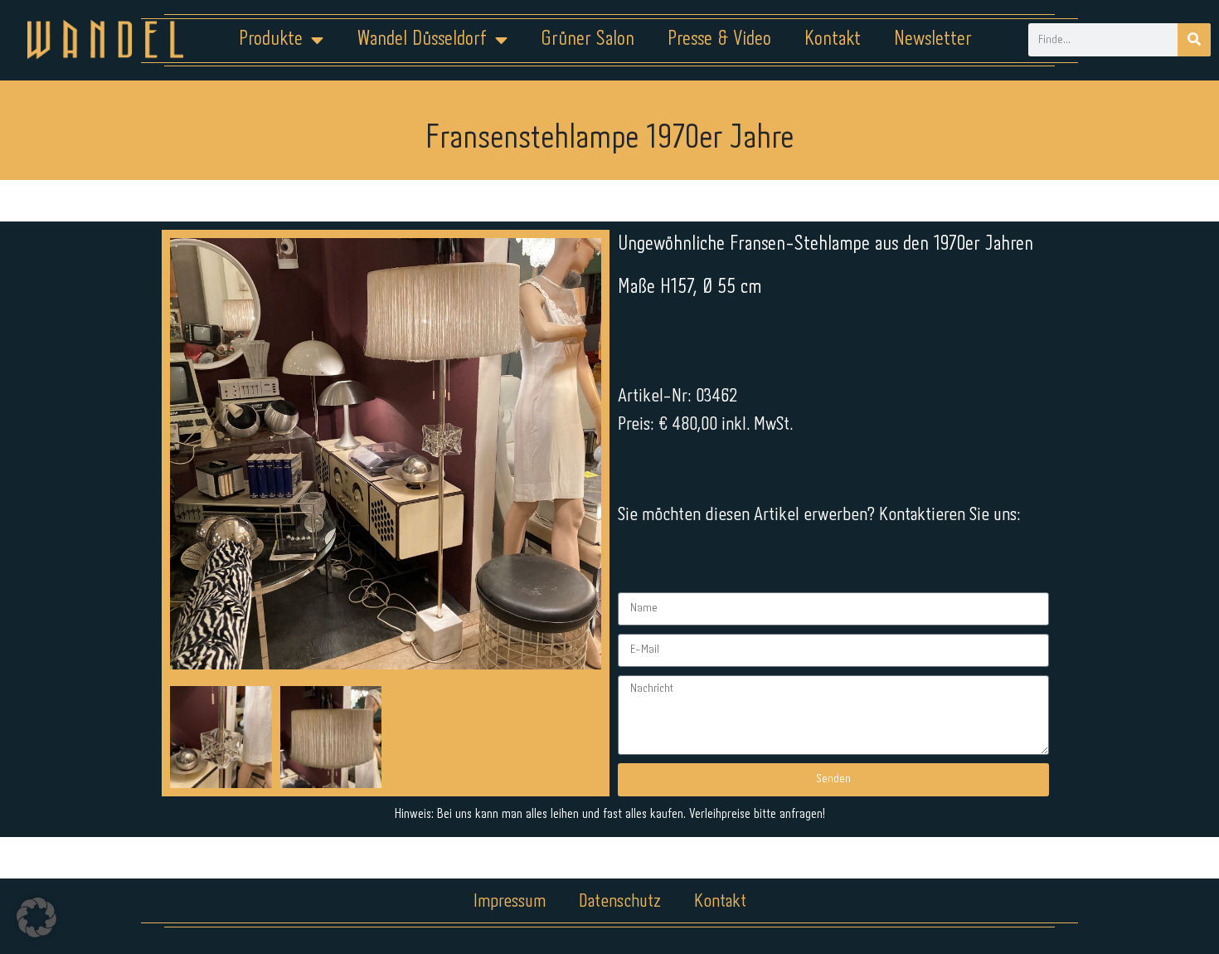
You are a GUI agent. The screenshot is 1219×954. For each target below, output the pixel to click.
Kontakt (832, 39)
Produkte (271, 39)
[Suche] (1194, 39)
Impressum (510, 901)
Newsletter (933, 39)
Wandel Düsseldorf (422, 39)
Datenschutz (620, 901)
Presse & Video (719, 39)
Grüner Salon (587, 39)
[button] (36, 917)
